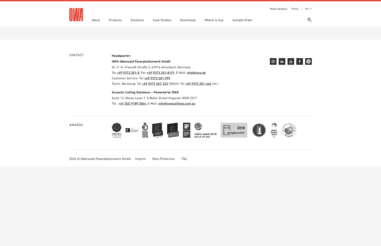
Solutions (137, 20)
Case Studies (162, 20)
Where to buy (214, 20)
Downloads (188, 20)
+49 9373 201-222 (155, 83)
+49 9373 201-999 (157, 78)
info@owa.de (196, 72)
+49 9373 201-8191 (160, 72)
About (96, 20)
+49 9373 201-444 (198, 83)
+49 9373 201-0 (128, 72)
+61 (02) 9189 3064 (132, 103)
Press (295, 8)
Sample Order (242, 20)
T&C (184, 159)
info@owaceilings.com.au (176, 103)
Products (115, 20)
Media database (278, 8)
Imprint (140, 159)
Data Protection (163, 159)
